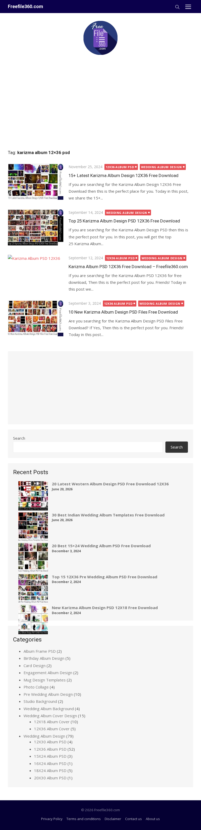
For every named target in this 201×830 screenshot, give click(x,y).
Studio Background (40, 701)
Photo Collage (36, 687)
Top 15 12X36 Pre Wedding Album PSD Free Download (104, 576)
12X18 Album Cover (52, 721)
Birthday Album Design (44, 658)
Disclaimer (113, 818)
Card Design (35, 665)
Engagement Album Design (48, 672)
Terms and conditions (83, 818)
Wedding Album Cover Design (50, 715)
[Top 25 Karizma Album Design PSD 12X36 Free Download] (35, 227)
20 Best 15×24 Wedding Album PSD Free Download (101, 545)
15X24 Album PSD (50, 756)
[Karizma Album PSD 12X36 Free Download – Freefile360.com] (35, 273)
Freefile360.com (25, 6)
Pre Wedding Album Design (48, 694)
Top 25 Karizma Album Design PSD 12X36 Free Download (124, 220)
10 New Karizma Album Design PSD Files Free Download (123, 312)
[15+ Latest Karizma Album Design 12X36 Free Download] (35, 182)
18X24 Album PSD (50, 770)
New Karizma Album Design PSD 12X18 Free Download (105, 607)
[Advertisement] (100, 99)
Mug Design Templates (45, 679)
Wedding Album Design (161, 167)
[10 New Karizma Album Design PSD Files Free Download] (35, 318)
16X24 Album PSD (50, 763)
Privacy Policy (52, 818)
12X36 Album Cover (52, 728)
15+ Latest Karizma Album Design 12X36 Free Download (123, 175)
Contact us (133, 818)
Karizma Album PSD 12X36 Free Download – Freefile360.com (128, 266)
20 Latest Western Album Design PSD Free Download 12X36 (110, 483)
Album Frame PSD (40, 651)
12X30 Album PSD (50, 741)
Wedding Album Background (49, 708)
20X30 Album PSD (50, 777)
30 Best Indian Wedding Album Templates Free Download (108, 514)
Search (19, 438)
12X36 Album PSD (120, 167)
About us (153, 818)
